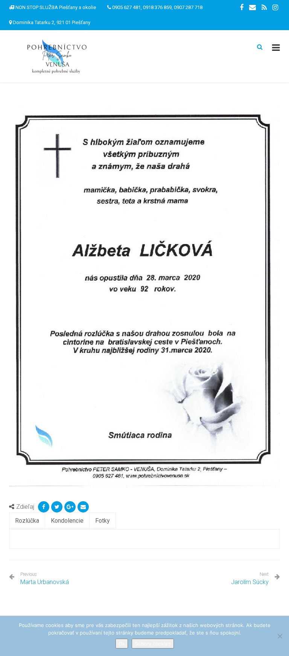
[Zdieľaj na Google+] (70, 507)
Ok (122, 644)
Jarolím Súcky (250, 582)
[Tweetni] (56, 507)
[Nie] (279, 636)
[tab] (27, 521)
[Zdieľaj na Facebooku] (43, 507)
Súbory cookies (153, 644)
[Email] (83, 507)
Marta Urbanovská (44, 579)
